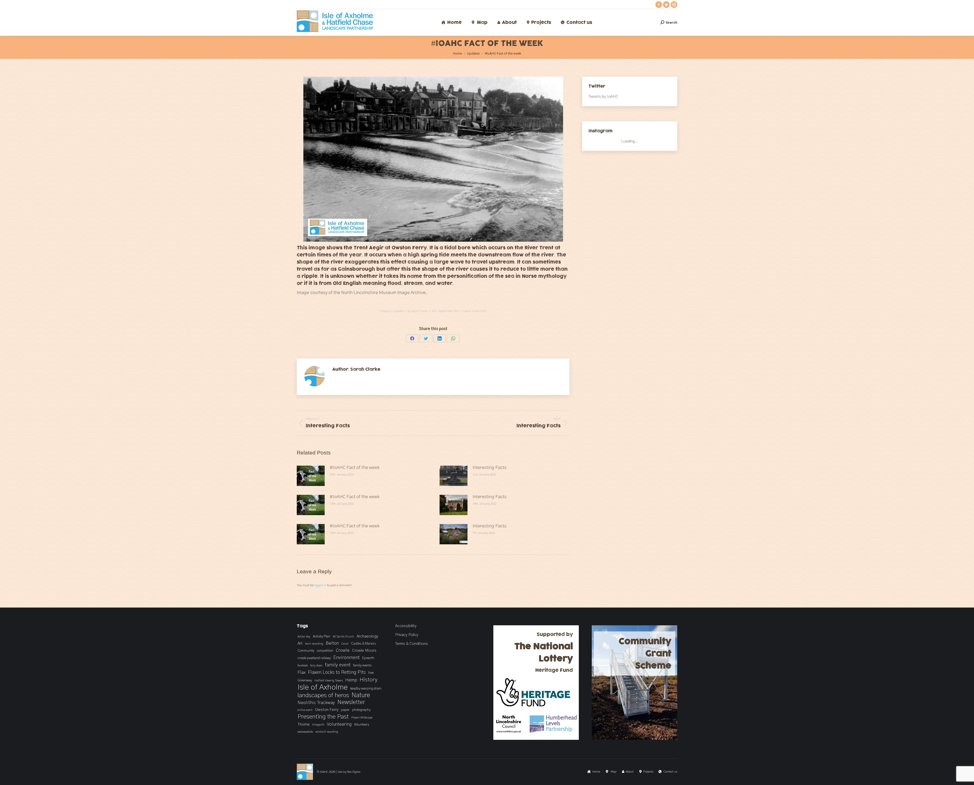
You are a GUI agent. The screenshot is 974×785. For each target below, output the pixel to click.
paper (345, 710)
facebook (303, 665)
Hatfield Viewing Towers (329, 680)
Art (300, 643)
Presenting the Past (323, 717)
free (371, 673)
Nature (361, 695)
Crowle (343, 650)
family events (362, 665)
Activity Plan (321, 636)
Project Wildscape (361, 717)
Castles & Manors (363, 643)
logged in (320, 585)
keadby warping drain (365, 688)
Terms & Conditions (411, 644)
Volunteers (361, 724)
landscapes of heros (323, 695)
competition (325, 650)
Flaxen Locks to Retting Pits (337, 672)
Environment (346, 657)
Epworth (368, 658)
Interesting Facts (490, 467)
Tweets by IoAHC (603, 97)
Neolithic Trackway (316, 702)
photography (361, 710)
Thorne (304, 724)
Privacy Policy (406, 635)
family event (338, 665)
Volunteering (339, 724)
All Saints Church (343, 636)
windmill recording (327, 731)
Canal (345, 643)
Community (306, 650)
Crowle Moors (364, 650)
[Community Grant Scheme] (634, 739)
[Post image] (311, 476)
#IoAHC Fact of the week (354, 467)
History (368, 679)
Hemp (351, 680)
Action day (304, 636)
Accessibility (405, 626)
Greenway (305, 680)
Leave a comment (475, 311)
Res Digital (353, 771)
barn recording (314, 643)
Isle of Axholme (323, 687)
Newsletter (351, 702)
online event (305, 710)
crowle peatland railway (314, 658)
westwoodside (305, 731)
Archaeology (367, 636)
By (417, 311)
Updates (398, 311)
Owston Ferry (326, 710)
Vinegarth (318, 724)
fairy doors (316, 665)
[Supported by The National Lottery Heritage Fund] (536, 739)
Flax (301, 672)
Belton (332, 643)
